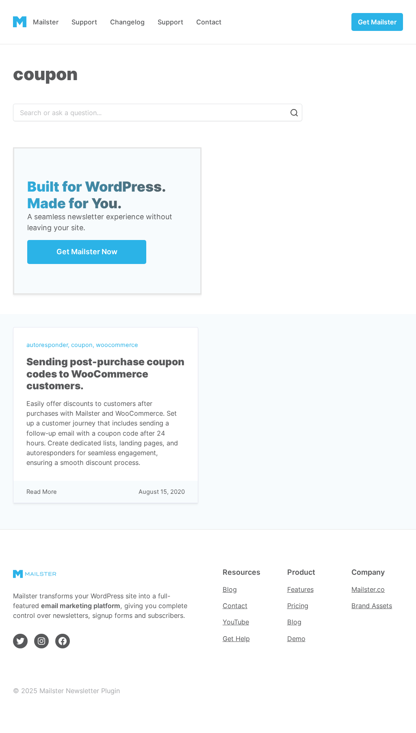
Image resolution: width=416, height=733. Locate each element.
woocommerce (117, 345)
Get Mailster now (86, 251)
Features (300, 589)
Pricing (297, 606)
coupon (82, 345)
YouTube (236, 622)
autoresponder (47, 345)
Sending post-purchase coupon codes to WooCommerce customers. (105, 374)
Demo (296, 639)
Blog (230, 589)
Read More (41, 492)
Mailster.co (368, 589)
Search (294, 113)
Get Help (236, 639)
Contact (235, 606)
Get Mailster (377, 22)
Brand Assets (371, 606)
